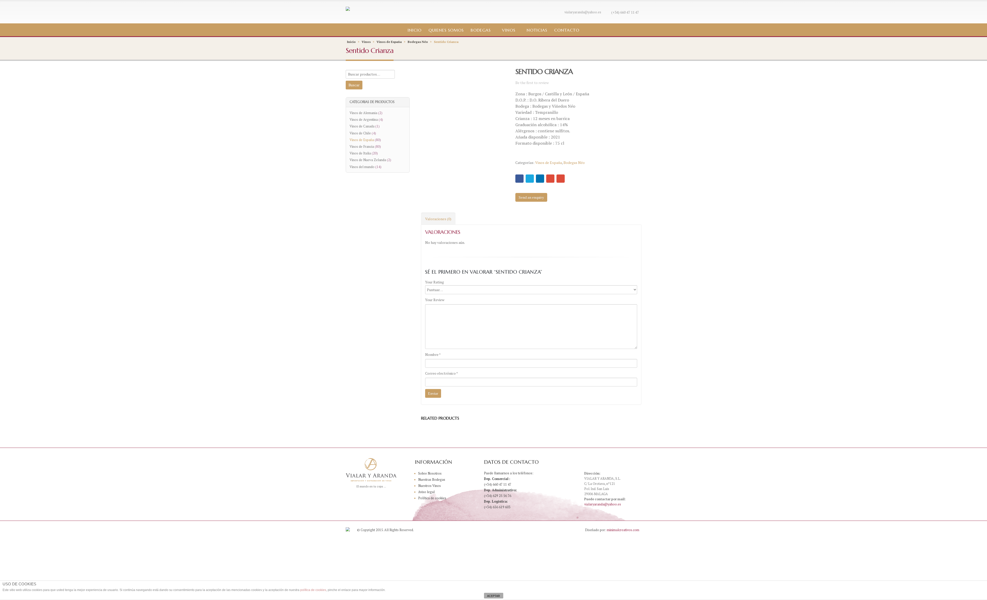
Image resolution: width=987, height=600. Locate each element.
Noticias (537, 30)
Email (560, 178)
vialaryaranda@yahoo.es (582, 12)
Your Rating (434, 282)
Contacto (566, 30)
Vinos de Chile (360, 133)
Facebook (519, 178)
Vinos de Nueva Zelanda (368, 160)
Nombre (433, 354)
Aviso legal (426, 492)
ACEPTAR (493, 595)
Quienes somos (446, 30)
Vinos (508, 30)
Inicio (415, 30)
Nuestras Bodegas (431, 479)
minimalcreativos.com (623, 530)
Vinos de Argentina (364, 119)
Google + (550, 178)
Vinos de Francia (362, 146)
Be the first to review (532, 82)
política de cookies (313, 590)
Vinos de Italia (360, 153)
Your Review (434, 299)
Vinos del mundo (362, 166)
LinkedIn (540, 178)
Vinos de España (389, 42)
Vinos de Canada (362, 126)
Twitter (530, 178)
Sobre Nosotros (430, 473)
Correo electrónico (441, 373)
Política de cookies (432, 498)
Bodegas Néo (418, 42)
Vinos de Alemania (363, 112)
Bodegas (481, 30)
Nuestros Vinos (429, 486)
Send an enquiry (531, 197)
